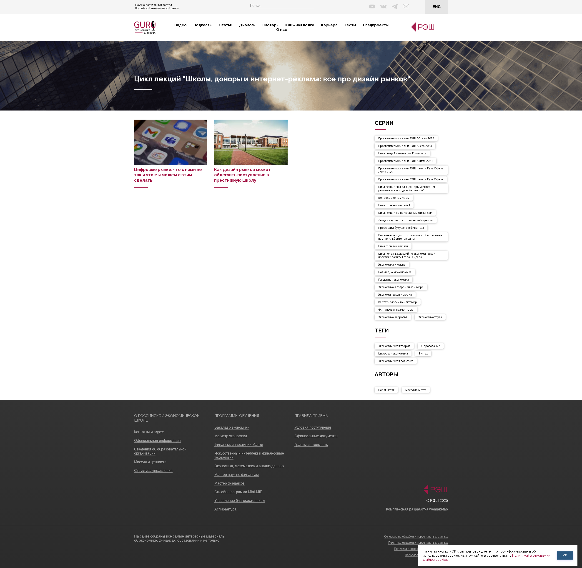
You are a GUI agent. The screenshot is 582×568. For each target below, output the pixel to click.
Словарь (270, 25)
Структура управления (153, 470)
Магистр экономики (230, 436)
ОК (565, 555)
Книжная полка (299, 25)
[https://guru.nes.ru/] (422, 31)
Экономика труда (430, 317)
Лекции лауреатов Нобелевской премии (405, 220)
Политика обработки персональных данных (418, 542)
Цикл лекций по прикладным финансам (405, 213)
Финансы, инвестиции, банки (238, 445)
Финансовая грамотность (396, 310)
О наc (281, 30)
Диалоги (247, 25)
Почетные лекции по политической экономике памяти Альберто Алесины (410, 237)
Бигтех (423, 353)
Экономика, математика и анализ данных (249, 466)
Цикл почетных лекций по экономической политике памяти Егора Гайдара (406, 255)
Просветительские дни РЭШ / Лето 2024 (405, 146)
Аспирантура (225, 509)
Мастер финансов (229, 483)
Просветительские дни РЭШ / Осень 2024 (406, 138)
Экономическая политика (395, 361)
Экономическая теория (394, 346)
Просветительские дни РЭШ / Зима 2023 (405, 161)
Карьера (329, 25)
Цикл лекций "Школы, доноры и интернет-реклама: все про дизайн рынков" (407, 188)
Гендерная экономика (393, 279)
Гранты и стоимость (311, 445)
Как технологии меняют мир (397, 302)
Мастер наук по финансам (236, 475)
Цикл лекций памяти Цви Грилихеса (402, 153)
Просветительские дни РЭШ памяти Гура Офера (410, 179)
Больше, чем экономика (394, 272)
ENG (437, 7)
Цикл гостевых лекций (393, 246)
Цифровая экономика (393, 353)
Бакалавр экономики (231, 427)
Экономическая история (395, 295)
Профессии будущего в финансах (401, 228)
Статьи (225, 25)
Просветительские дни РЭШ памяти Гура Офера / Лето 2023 (410, 170)
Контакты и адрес (149, 432)
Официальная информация (157, 440)
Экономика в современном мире (401, 287)
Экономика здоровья (392, 317)
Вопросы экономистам (393, 198)
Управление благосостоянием (239, 501)
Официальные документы (316, 436)
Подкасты (202, 25)
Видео (180, 25)
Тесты (350, 25)
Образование (430, 346)
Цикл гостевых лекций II (394, 205)
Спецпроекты (376, 25)
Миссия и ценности (150, 462)
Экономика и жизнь (392, 264)
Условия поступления (312, 427)
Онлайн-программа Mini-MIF (238, 492)
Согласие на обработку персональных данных (416, 536)
